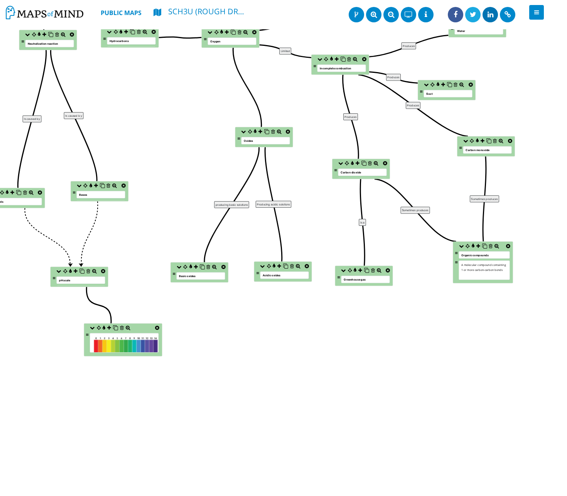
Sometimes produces (415, 210)
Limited (285, 51)
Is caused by (32, 119)
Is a (362, 222)
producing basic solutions (232, 205)
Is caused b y (73, 115)
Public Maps (121, 12)
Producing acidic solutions (273, 204)
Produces (350, 116)
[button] (536, 12)
